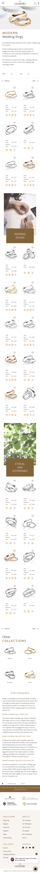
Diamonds (6, 827)
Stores (24, 838)
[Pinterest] (23, 847)
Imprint (5, 848)
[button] (15, 88)
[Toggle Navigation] (3, 3)
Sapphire (6, 831)
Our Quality (25, 831)
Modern (23, 784)
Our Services (26, 827)
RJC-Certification (27, 834)
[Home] (20, 3)
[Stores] (38, 3)
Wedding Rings (12, 784)
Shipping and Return (9, 854)
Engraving (6, 820)
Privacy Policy (7, 851)
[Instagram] (27, 847)
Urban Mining (7, 838)
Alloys (5, 834)
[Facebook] (33, 847)
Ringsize (5, 824)
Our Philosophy (26, 824)
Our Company (26, 820)
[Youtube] (30, 847)
